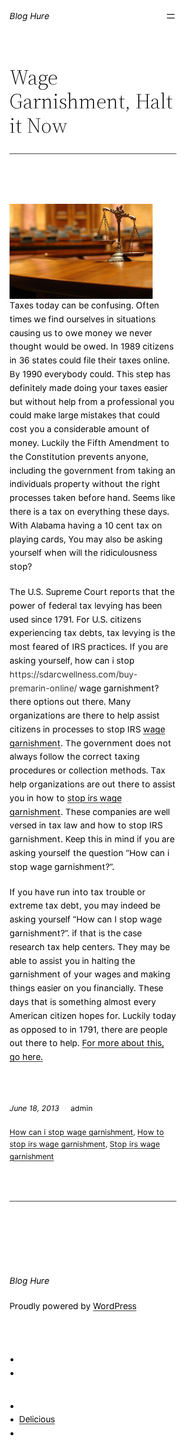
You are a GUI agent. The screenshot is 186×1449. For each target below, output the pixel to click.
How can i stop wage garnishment (71, 1132)
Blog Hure (30, 16)
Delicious (37, 1419)
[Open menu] (170, 16)
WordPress (114, 1306)
